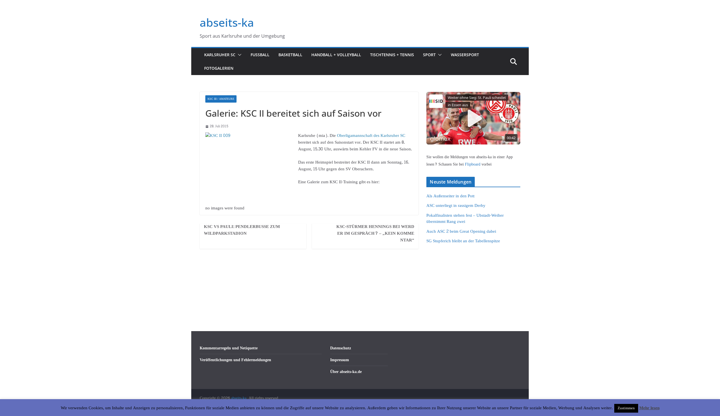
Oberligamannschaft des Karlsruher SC (371, 135)
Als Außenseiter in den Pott (450, 196)
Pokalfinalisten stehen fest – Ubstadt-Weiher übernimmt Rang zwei (465, 219)
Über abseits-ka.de (346, 371)
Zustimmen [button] (626, 408)
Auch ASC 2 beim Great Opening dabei (461, 231)
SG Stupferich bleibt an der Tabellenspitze (463, 241)
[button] (238, 55)
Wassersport (465, 54)
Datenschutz (340, 348)
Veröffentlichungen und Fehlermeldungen (235, 359)
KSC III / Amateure (221, 98)
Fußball (260, 54)
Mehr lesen (649, 408)
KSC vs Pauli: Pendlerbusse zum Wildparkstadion (242, 230)
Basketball (290, 54)
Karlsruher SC (219, 54)
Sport (429, 54)
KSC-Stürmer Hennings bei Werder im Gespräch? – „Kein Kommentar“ (375, 233)
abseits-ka (227, 22)
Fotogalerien (218, 68)
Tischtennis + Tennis (392, 54)
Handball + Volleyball (336, 54)
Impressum (339, 359)
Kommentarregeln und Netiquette (229, 348)
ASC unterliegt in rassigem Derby (455, 205)
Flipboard (473, 164)
